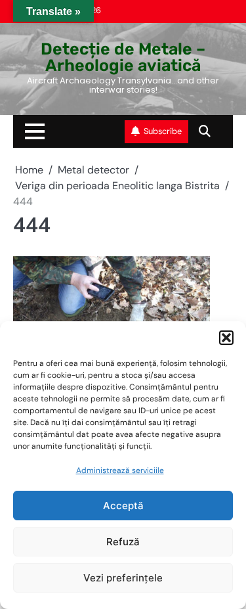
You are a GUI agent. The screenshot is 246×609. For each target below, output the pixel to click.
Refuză (123, 541)
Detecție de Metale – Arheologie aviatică (123, 57)
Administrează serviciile (120, 470)
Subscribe (163, 131)
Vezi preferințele (123, 578)
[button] (226, 337)
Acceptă (123, 505)
